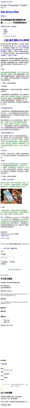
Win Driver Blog (10, 11)
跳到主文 (3, 16)
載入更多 (3, 254)
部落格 (6, 31)
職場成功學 (14, 248)
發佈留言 (3, 263)
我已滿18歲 (4, 404)
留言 (19, 244)
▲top (2, 251)
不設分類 (13, 26)
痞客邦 (15, 244)
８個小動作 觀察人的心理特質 (16, 40)
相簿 (5, 29)
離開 (9, 404)
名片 (5, 33)
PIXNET (7, 384)
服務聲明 (17, 386)
